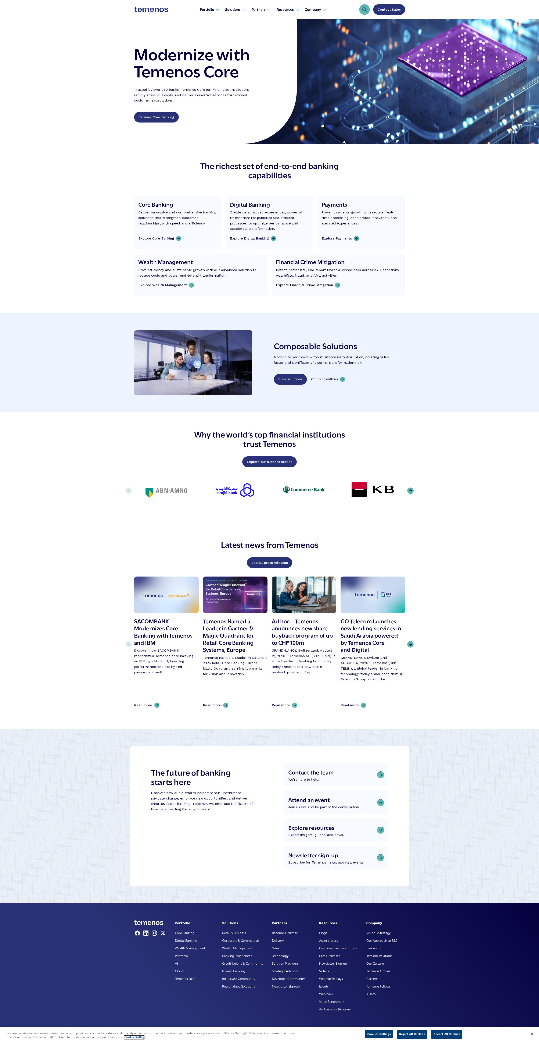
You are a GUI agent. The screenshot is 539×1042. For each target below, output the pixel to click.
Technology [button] (280, 955)
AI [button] (176, 963)
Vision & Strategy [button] (378, 932)
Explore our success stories (269, 462)
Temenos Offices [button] (378, 970)
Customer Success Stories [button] (338, 948)
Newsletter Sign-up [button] (286, 986)
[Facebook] (138, 933)
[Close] (532, 1034)
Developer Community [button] (288, 978)
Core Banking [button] (184, 932)
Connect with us (324, 379)
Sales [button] (275, 948)
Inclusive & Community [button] (238, 978)
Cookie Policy (134, 1037)
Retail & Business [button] (234, 932)
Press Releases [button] (329, 955)
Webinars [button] (326, 993)
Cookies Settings (379, 1034)
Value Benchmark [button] (331, 1001)
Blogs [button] (323, 932)
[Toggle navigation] (364, 9)
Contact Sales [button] (389, 9)
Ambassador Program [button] (335, 1009)
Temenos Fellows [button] (378, 986)
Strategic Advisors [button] (285, 970)
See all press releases (269, 563)
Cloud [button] (179, 970)
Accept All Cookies (447, 1034)
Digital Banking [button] (186, 940)
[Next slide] (410, 644)
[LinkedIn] (146, 933)
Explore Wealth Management (162, 285)
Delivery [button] (278, 940)
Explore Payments (337, 238)
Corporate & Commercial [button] (240, 940)
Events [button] (324, 986)
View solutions (290, 379)
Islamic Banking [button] (233, 970)
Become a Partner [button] (285, 932)
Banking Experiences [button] (237, 955)
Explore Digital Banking (249, 238)
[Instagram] (155, 933)
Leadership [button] (374, 948)
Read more (144, 705)
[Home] (151, 9)
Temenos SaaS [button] (185, 978)
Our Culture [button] (375, 963)
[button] (209, 9)
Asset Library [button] (328, 940)
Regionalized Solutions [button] (238, 986)
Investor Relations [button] (379, 955)
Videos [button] (324, 970)
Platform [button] (181, 955)
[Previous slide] (129, 644)
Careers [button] (372, 978)
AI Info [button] (371, 993)
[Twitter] (162, 933)
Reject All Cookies (412, 1034)
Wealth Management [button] (190, 948)
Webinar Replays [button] (331, 978)
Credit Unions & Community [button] (242, 963)
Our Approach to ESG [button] (381, 940)
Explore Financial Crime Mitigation (304, 285)
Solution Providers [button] (285, 963)
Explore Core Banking (156, 117)
